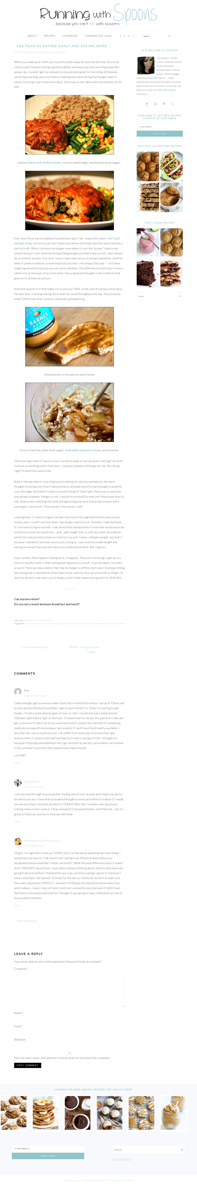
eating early (64, 623)
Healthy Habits (39, 620)
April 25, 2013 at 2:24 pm (34, 846)
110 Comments (61, 52)
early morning (53, 623)
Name (18, 1013)
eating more (75, 623)
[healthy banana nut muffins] (171, 255)
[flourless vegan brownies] (148, 286)
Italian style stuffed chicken (44, 162)
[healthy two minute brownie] (77, 1128)
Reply (17, 763)
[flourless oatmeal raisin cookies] (141, 1128)
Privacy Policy (122, 1159)
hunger (95, 623)
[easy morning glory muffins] (148, 180)
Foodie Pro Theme (124, 1180)
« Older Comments (25, 921)
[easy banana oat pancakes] (45, 1128)
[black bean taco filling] (171, 180)
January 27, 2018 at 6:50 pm (35, 696)
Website (19, 1039)
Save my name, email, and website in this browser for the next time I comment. (62, 1058)
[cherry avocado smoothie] (148, 255)
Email (18, 1026)
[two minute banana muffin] (171, 211)
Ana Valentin (32, 781)
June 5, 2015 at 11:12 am (34, 787)
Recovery (48, 620)
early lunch (42, 623)
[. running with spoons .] (98, 26)
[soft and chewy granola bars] (148, 211)
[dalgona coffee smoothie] (173, 1128)
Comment (21, 968)
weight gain (120, 623)
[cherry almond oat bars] (171, 286)
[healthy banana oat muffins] (13, 1128)
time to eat (110, 623)
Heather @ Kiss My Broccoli (42, 840)
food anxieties (85, 623)
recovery (102, 623)
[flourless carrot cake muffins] (110, 1128)
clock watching (31, 623)
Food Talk (28, 620)
